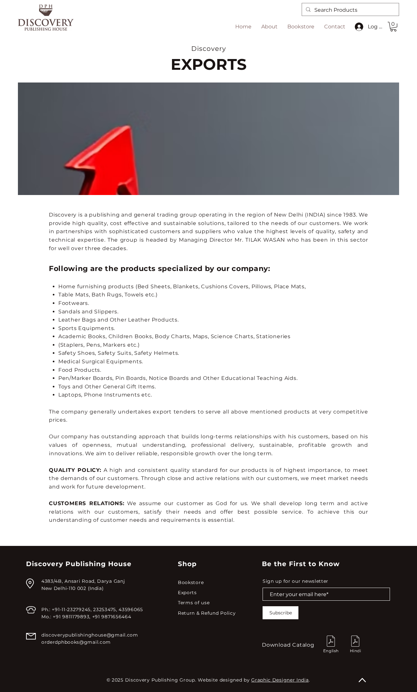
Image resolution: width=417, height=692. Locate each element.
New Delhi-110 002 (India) (72, 588)
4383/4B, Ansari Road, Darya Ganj (83, 581)
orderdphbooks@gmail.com (76, 642)
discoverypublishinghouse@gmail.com (89, 635)
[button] (393, 26)
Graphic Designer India (280, 680)
